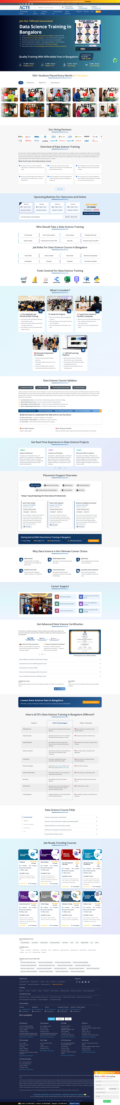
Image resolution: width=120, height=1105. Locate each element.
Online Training (54, 990)
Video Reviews (22, 984)
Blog (48, 981)
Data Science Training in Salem (93, 968)
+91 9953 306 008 (25, 1009)
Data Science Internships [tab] (52, 485)
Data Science (65, 942)
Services (27, 990)
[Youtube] (29, 4)
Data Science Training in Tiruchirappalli (29, 971)
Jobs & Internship (67, 12)
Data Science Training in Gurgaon (46, 971)
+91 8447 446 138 (76, 1009)
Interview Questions (24, 981)
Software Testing (43, 942)
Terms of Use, (73, 1094)
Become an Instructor (76, 990)
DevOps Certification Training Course (39, 997)
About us (21, 990)
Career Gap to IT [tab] (55, 82)
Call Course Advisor (92, 702)
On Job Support (61, 981)
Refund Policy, (45, 1094)
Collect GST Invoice (57, 984)
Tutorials (42, 981)
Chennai (80, 6)
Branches (86, 11)
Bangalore (94, 6)
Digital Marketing (84, 942)
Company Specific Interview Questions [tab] (48, 490)
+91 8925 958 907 (64, 1009)
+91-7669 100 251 (69, 8)
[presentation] (39, 654)
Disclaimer (80, 1094)
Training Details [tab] (27, 817)
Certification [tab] (27, 828)
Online (68, 1019)
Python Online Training (55, 997)
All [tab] (21, 82)
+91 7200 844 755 (38, 1009)
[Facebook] (32, 4)
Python (96, 942)
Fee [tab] (25, 831)
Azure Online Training (55, 999)
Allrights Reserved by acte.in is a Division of (71, 1100)
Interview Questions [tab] (84, 485)
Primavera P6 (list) (36, 952)
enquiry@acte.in (50, 1011)
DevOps (22, 952)
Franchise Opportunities (88, 990)
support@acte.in (76, 1011)
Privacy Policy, (37, 1094)
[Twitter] (26, 4)
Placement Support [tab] (29, 824)
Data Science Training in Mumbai (77, 971)
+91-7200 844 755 (96, 8)
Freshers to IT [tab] (30, 82)
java (91, 942)
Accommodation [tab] (68, 490)
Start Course (93, 541)
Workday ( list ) (55, 950)
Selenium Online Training (69, 997)
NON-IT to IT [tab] (42, 82)
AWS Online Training (24, 997)
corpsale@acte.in (64, 1011)
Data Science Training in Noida (62, 971)
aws (26, 952)
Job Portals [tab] (81, 490)
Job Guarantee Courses (23, 12)
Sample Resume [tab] (68, 485)
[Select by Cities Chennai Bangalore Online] (48, 7)
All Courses (35, 12)
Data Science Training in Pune (60, 968)
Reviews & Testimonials (33, 984)
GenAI (72, 942)
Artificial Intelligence (43, 999)
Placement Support (58, 766)
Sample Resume (34, 981)
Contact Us (46, 990)
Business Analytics (92, 950)
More (92, 11)
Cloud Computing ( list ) (55, 942)
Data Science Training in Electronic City (47, 965)
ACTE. (81, 1100)
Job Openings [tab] (36, 485)
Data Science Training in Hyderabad (44, 968)
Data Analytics (35, 942)
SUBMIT (106, 1101)
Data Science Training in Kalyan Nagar (28, 965)
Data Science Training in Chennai (27, 968)
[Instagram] (20, 4)
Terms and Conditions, (56, 1094)
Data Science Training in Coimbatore (76, 968)
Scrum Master (44, 950)
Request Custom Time (71, 217)
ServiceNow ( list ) (74, 950)
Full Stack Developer (25, 942)
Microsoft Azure (83, 950)
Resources (79, 11)
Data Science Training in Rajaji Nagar (80, 962)
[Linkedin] (23, 4)
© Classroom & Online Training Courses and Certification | (50, 1100)
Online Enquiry (68, 6)
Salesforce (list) (36, 950)
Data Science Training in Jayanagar (45, 962)
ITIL (30, 952)
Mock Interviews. (65, 767)
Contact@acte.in (25, 1011)
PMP (50, 950)
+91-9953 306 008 (82, 8)
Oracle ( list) (28, 950)
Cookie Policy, (65, 1094)
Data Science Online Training (84, 997)
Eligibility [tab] (26, 820)
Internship (53, 981)
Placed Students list (57, 12)
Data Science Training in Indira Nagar (65, 965)
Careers (40, 990)
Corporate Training (44, 12)
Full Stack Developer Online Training (27, 999)
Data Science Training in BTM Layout (28, 962)
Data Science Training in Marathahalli (62, 962)
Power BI (22, 950)
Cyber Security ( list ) (65, 950)
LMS (99, 11)
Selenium (44, 952)
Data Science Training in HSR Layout (82, 965)
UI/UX (77, 942)
